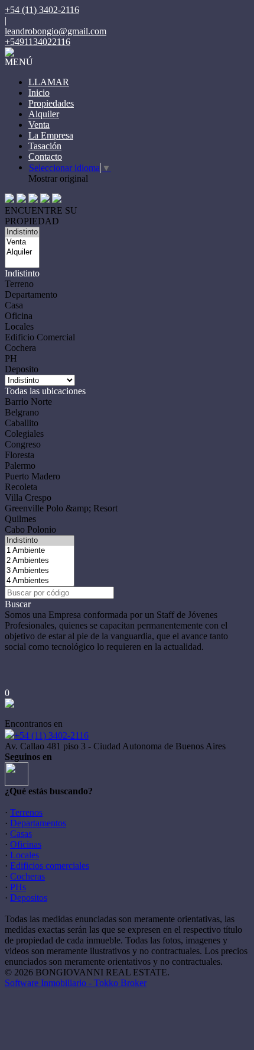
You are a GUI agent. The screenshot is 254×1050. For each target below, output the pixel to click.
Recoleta (21, 487)
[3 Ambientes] (39, 571)
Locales (19, 326)
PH (11, 358)
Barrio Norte (28, 402)
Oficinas (25, 844)
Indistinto (22, 273)
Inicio (39, 93)
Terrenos (26, 812)
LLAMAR (48, 82)
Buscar (18, 604)
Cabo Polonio (30, 529)
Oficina (18, 316)
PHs (18, 887)
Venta (39, 125)
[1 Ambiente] (39, 551)
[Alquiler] (22, 252)
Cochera (20, 348)
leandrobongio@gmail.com (55, 31)
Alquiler (43, 114)
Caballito (21, 423)
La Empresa (50, 135)
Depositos (28, 898)
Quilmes (20, 519)
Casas (21, 834)
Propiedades (51, 103)
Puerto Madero (32, 476)
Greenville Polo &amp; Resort (61, 508)
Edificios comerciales (49, 866)
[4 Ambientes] (39, 581)
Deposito (21, 369)
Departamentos (38, 823)
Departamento (31, 294)
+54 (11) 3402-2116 (51, 735)
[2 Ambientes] (39, 561)
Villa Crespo (28, 497)
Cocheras (27, 876)
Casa (14, 305)
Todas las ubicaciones (45, 391)
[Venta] (22, 242)
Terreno (19, 284)
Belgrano (22, 412)
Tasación (44, 146)
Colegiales (24, 434)
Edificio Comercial (40, 337)
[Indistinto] (22, 232)
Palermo (20, 465)
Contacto (45, 157)
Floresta (19, 455)
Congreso (23, 444)
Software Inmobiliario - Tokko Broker (75, 983)
